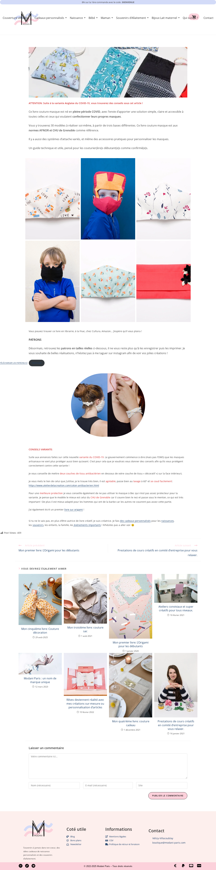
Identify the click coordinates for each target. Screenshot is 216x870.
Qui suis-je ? (190, 18)
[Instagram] (20, 866)
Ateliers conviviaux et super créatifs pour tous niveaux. (175, 608)
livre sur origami (73, 509)
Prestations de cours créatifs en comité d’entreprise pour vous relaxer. (176, 725)
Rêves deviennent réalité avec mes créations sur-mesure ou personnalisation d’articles (85, 703)
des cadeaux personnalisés (135, 520)
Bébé (92, 18)
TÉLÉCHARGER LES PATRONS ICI (14, 363)
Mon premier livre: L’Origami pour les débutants (130, 644)
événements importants (87, 525)
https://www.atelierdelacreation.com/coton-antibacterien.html (64, 485)
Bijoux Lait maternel (164, 18)
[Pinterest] (33, 866)
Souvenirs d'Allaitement (131, 18)
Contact (208, 18)
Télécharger (37, 363)
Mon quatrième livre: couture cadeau (130, 723)
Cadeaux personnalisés (49, 18)
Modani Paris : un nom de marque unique (40, 680)
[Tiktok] (27, 866)
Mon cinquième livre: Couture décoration (40, 630)
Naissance (76, 18)
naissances (167, 520)
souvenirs (38, 525)
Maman (105, 18)
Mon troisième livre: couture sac (85, 629)
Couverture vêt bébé (16, 18)
